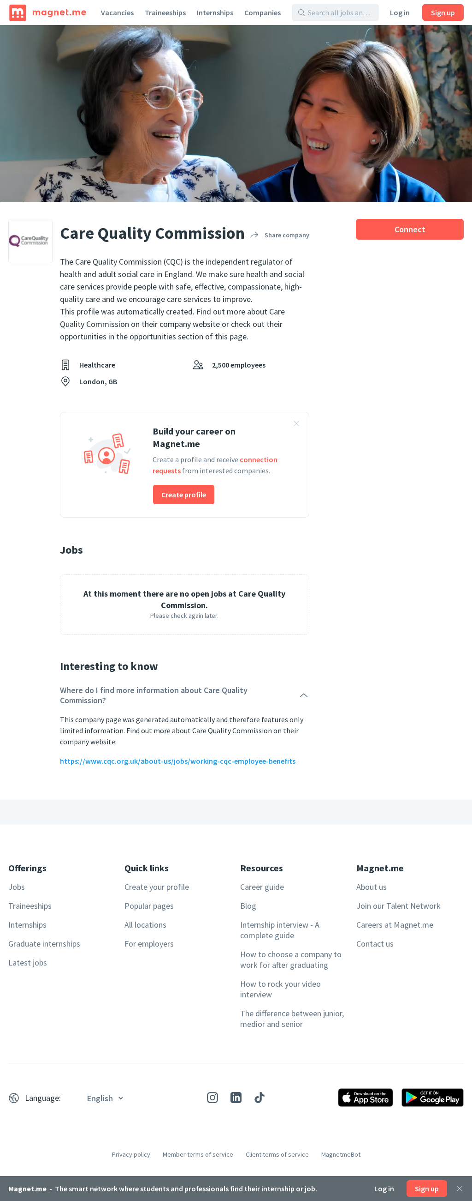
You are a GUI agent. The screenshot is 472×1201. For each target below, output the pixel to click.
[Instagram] (212, 1097)
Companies (262, 12)
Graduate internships (44, 943)
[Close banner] (296, 424)
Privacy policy (131, 1154)
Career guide (262, 886)
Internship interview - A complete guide (279, 930)
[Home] (47, 12)
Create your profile (156, 886)
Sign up (443, 12)
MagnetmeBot (340, 1154)
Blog (248, 905)
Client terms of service (277, 1154)
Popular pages (149, 905)
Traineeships (165, 12)
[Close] (459, 1188)
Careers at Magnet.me (394, 924)
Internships (215, 12)
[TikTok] (259, 1097)
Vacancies (117, 12)
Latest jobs (27, 962)
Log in (400, 12)
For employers (149, 943)
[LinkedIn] (236, 1097)
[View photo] (236, 113)
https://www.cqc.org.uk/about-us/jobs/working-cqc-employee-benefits (177, 761)
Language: (43, 1097)
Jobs (16, 886)
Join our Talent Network (398, 905)
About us (371, 886)
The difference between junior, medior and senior (292, 1018)
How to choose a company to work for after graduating (291, 959)
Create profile (183, 494)
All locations (145, 924)
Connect (410, 229)
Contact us (375, 943)
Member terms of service (198, 1154)
